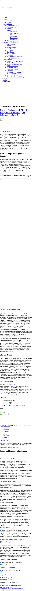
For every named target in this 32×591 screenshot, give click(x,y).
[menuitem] (17, 18)
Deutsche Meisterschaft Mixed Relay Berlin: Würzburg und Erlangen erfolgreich (13, 112)
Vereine (2, 118)
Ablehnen (9, 447)
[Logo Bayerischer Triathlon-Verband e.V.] (6, 7)
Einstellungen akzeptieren (7, 588)
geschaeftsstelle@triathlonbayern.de (17, 405)
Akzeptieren (3, 447)
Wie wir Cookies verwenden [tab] (7, 458)
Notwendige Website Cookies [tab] (8, 481)
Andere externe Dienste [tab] (6, 543)
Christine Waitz (12, 384)
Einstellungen (15, 447)
